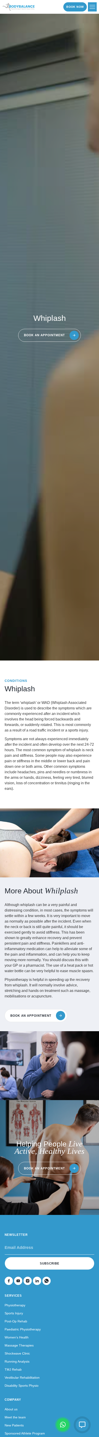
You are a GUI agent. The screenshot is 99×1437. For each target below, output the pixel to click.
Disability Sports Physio (21, 1385)
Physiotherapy (15, 1305)
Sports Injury (14, 1313)
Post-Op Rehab (16, 1321)
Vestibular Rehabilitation (22, 1377)
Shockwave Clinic (17, 1353)
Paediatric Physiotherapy (23, 1329)
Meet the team (15, 1417)
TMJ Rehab (13, 1369)
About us (11, 1409)
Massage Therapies (19, 1345)
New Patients (14, 1425)
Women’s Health (17, 1337)
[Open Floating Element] (82, 1424)
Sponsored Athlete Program (25, 1433)
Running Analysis (17, 1361)
